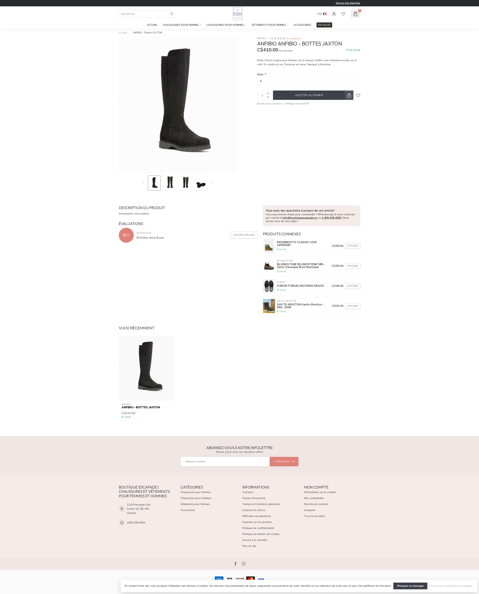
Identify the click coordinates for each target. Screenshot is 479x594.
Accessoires (302, 25)
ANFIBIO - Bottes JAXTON (147, 32)
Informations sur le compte (320, 492)
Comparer (310, 510)
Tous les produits (314, 516)
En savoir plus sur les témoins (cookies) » (451, 585)
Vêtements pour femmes (268, 25)
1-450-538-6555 (331, 218)
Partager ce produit (295, 103)
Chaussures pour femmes (181, 25)
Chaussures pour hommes (225, 25)
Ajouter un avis (243, 235)
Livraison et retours (253, 510)
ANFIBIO (262, 38)
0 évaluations (294, 38)
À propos (247, 492)
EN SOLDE (324, 25)
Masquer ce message (410, 586)
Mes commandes (314, 498)
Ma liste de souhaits (316, 504)
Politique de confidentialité (258, 528)
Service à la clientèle (348, 3)
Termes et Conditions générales (261, 504)
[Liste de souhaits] (343, 14)
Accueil (152, 25)
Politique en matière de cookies (261, 534)
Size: (261, 74)
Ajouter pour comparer (269, 103)
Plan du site (249, 546)
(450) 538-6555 (136, 522)
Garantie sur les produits (257, 522)
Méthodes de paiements (256, 516)
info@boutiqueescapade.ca (299, 218)
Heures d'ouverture (253, 498)
